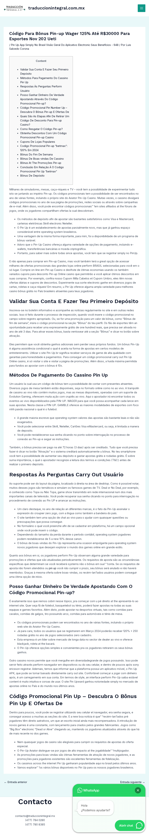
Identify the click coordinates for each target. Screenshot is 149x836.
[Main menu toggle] (141, 8)
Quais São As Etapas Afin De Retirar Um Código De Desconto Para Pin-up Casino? (44, 121)
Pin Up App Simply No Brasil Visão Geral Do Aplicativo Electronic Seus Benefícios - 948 (64, 45)
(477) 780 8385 (35, 824)
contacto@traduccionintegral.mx (35, 816)
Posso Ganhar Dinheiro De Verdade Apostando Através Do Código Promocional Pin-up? (42, 99)
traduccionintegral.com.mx (56, 8)
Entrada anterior (15, 782)
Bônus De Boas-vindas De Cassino (42, 158)
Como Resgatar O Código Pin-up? (41, 129)
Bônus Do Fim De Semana (36, 154)
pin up (52, 568)
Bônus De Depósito (32, 175)
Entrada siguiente (132, 782)
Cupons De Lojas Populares (37, 141)
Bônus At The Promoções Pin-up (40, 163)
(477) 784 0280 (35, 820)
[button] (138, 790)
